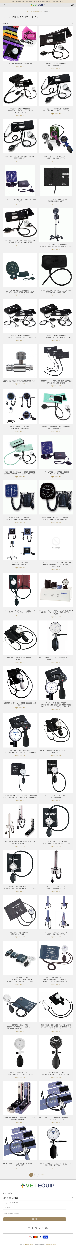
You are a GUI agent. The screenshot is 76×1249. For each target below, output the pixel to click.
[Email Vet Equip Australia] (29, 1228)
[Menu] (1, 5)
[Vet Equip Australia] (38, 5)
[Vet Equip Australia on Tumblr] (43, 1228)
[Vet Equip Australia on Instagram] (36, 1228)
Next (42, 1175)
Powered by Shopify (51, 1244)
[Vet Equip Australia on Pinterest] (39, 1228)
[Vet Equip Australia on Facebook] (32, 1228)
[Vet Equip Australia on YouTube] (46, 1228)
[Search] (67, 5)
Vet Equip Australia (29, 1244)
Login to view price (20, 66)
